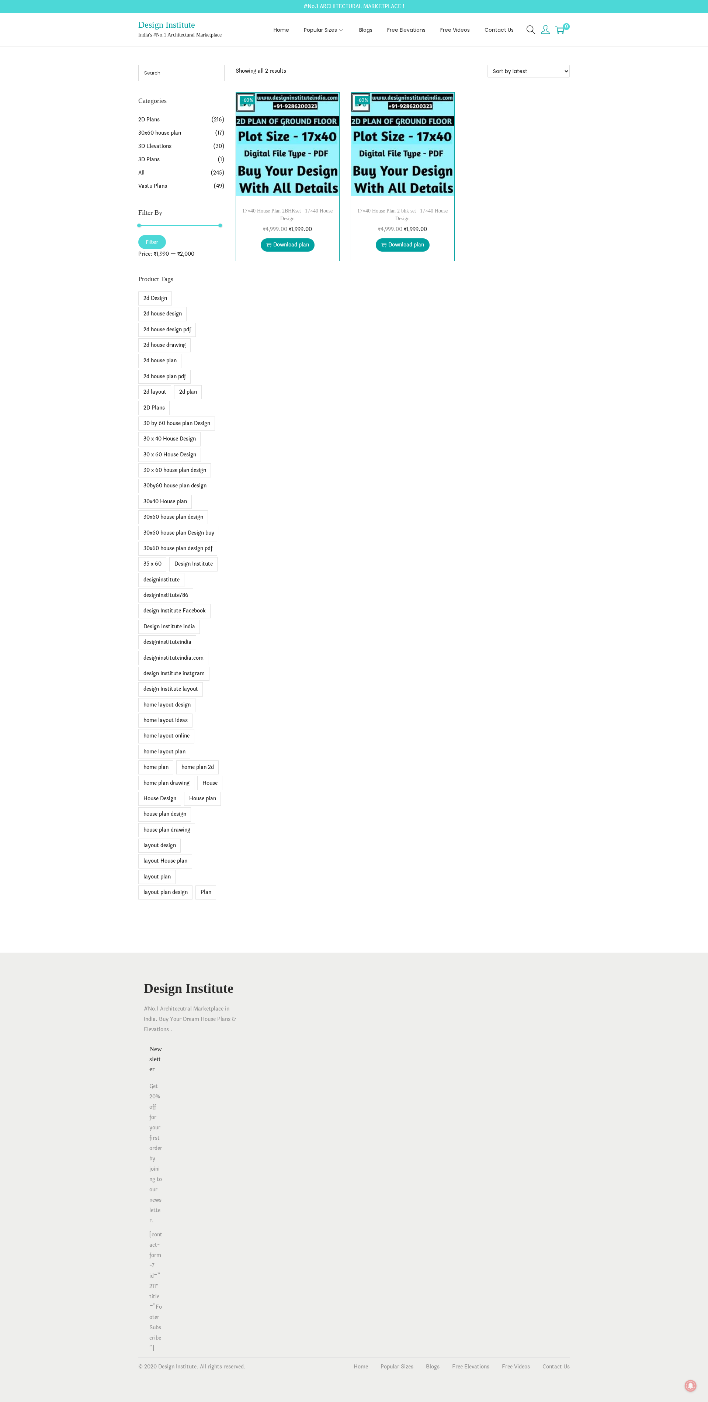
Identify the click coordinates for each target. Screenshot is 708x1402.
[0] (559, 29)
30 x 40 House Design (169, 439)
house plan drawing (166, 830)
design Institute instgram (174, 673)
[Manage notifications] (691, 1386)
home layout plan (164, 752)
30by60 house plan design (174, 486)
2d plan (188, 392)
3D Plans (149, 159)
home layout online (166, 736)
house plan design (164, 814)
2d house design (162, 314)
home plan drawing (166, 783)
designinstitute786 (165, 595)
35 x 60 (152, 564)
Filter (152, 242)
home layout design (167, 705)
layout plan (157, 877)
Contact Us (556, 1367)
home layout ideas (165, 720)
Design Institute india (169, 627)
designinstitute (161, 580)
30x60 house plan (159, 133)
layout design (159, 845)
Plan (206, 892)
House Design (159, 798)
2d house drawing (164, 345)
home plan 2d (197, 767)
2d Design (155, 298)
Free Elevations (470, 1367)
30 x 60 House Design (169, 455)
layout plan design (165, 892)
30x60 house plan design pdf (177, 548)
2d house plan (160, 361)
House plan (202, 798)
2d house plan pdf (164, 376)
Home (361, 1367)
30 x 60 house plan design (174, 470)
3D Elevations (154, 146)
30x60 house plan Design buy (178, 533)
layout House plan (165, 861)
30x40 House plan (165, 501)
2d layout (154, 392)
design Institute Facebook (174, 611)
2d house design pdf (167, 330)
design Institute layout (170, 689)
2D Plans (149, 120)
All (141, 173)
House (210, 783)
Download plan (291, 245)
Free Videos (516, 1367)
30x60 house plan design (173, 517)
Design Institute (166, 25)
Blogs (433, 1367)
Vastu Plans (152, 186)
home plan (156, 767)
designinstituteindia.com (173, 658)
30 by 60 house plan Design (176, 423)
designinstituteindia (167, 642)
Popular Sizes (397, 1367)
